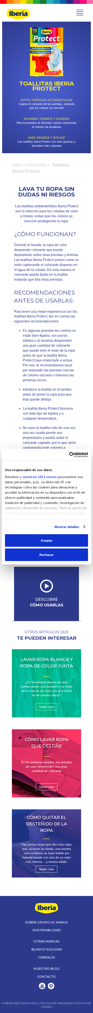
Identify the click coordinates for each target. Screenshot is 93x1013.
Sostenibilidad (46, 930)
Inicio (17, 165)
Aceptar (47, 540)
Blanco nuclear (46, 949)
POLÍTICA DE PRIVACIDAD (56, 1003)
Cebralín (46, 957)
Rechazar (46, 554)
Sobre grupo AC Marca (46, 922)
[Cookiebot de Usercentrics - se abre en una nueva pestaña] (69, 454)
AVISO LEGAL (30, 1003)
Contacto (46, 977)
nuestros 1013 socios (40, 476)
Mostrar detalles (67, 526)
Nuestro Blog (46, 969)
